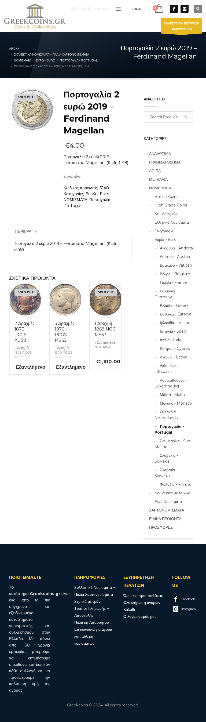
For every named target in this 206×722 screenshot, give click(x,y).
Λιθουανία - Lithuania (166, 368)
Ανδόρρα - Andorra (176, 248)
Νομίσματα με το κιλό (172, 493)
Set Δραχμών (166, 213)
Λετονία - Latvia (173, 357)
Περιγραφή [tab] (26, 231)
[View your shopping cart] (158, 9)
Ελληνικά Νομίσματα (171, 222)
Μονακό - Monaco (176, 403)
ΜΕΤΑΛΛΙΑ (158, 179)
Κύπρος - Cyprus (175, 348)
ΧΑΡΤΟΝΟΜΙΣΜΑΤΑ (166, 510)
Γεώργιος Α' (164, 230)
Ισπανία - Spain (173, 331)
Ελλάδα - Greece (175, 305)
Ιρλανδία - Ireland (175, 322)
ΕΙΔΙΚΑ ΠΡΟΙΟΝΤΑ (165, 518)
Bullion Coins (166, 196)
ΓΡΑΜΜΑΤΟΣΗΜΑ (165, 162)
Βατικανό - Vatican (176, 265)
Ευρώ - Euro (97, 193)
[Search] (186, 117)
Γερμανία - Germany (165, 294)
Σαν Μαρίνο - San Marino (172, 443)
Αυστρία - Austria (175, 256)
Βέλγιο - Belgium (175, 273)
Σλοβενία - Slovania (165, 472)
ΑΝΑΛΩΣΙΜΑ (160, 153)
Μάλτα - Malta (172, 394)
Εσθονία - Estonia (175, 314)
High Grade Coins (170, 205)
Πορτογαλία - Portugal (169, 429)
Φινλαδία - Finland (176, 484)
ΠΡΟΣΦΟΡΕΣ (161, 527)
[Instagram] (185, 9)
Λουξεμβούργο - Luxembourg (170, 383)
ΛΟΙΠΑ (155, 170)
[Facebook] (174, 9)
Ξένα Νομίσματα (168, 501)
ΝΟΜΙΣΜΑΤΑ (75, 199)
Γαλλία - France (173, 282)
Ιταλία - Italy (170, 340)
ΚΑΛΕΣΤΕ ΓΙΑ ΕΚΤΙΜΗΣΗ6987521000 (181, 26)
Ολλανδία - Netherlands (166, 414)
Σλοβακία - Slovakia (166, 458)
